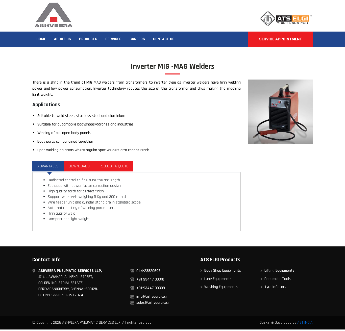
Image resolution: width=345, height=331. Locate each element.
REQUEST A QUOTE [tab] (114, 166)
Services (113, 39)
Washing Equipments (221, 287)
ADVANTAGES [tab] (48, 166)
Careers (137, 39)
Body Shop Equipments (222, 270)
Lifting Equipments (279, 270)
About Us (62, 39)
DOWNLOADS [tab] (79, 166)
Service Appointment (280, 39)
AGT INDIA (305, 322)
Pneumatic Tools (277, 278)
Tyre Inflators (275, 287)
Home (41, 39)
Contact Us (164, 39)
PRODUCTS (88, 39)
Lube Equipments (218, 278)
